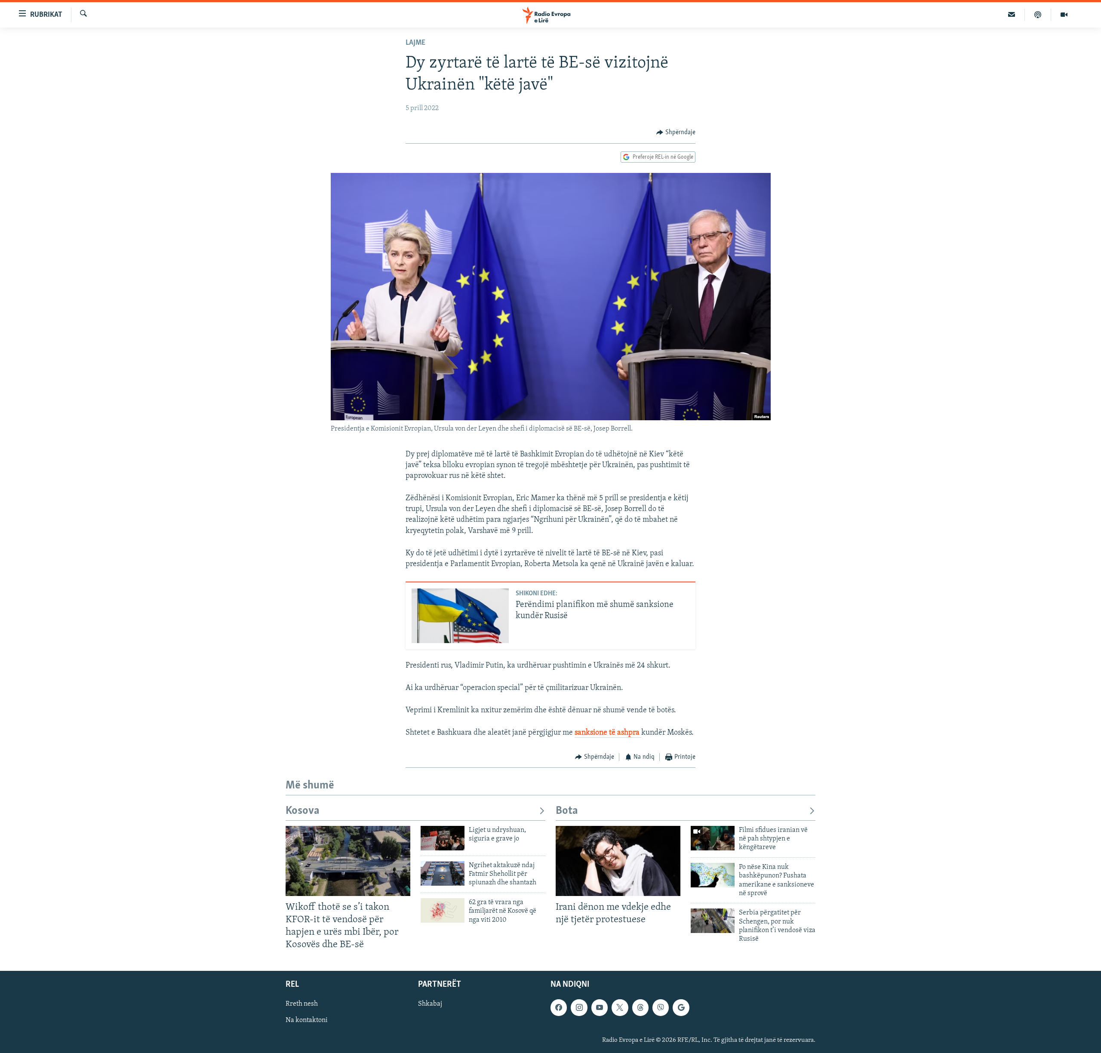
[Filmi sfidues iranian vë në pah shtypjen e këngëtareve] (713, 838)
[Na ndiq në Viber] (660, 1008)
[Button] (675, 132)
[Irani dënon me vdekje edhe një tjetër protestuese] (618, 861)
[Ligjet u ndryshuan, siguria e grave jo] (442, 838)
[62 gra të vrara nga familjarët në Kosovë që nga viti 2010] (442, 910)
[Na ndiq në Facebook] (558, 1008)
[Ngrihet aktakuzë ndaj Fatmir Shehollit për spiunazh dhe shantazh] (442, 873)
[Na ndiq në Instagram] (579, 1008)
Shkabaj (430, 1004)
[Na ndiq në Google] (681, 1008)
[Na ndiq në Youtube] (599, 1008)
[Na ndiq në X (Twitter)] (620, 1008)
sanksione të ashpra (608, 733)
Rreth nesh (302, 1004)
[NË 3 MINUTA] (1012, 15)
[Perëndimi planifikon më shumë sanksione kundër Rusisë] (460, 615)
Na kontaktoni (307, 1020)
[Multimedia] (1064, 15)
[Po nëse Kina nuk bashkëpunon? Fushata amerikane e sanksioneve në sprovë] (713, 875)
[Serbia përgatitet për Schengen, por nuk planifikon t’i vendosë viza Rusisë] (713, 920)
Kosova (303, 811)
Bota (567, 811)
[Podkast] (1038, 15)
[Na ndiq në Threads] (640, 1008)
